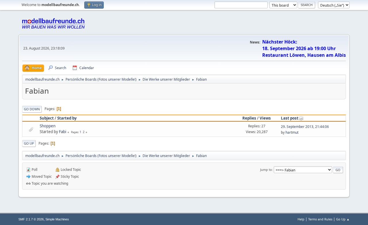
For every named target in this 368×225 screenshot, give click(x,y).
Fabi (62, 131)
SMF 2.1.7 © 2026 (31, 219)
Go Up (29, 143)
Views (265, 118)
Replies (249, 118)
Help (301, 219)
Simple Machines (57, 219)
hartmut (291, 132)
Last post (289, 118)
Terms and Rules (320, 219)
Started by (67, 118)
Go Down (32, 109)
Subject (47, 118)
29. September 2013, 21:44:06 (305, 126)
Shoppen (47, 125)
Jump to (266, 169)
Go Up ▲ (343, 219)
